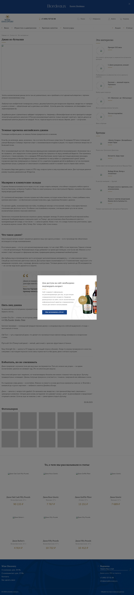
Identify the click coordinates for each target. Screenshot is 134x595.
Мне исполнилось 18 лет (54, 312)
